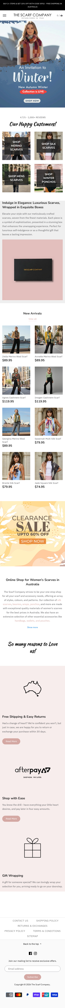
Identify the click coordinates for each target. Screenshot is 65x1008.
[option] (32, 64)
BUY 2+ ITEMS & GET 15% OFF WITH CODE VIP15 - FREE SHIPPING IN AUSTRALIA (32, 5)
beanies (17, 604)
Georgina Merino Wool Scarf (13, 440)
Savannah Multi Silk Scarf (48, 438)
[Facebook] (30, 953)
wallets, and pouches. (38, 620)
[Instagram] (35, 953)
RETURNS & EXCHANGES (32, 925)
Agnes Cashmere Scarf (14, 397)
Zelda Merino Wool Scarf (14, 356)
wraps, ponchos (30, 604)
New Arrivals (32, 313)
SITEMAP (32, 936)
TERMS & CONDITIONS (47, 930)
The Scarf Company (40, 984)
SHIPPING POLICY (47, 920)
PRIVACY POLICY (15, 930)
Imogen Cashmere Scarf (47, 397)
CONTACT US (20, 920)
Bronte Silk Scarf (11, 483)
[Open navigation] (4, 15)
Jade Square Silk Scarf (46, 483)
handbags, (21, 620)
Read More (11, 741)
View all (33, 318)
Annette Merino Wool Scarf (48, 356)
